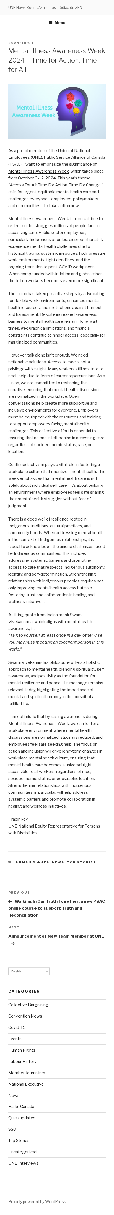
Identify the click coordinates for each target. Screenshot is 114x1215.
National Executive (26, 1084)
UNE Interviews (23, 1163)
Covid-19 (17, 1027)
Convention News (25, 1016)
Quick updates (21, 1117)
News (58, 862)
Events (15, 1038)
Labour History (22, 1061)
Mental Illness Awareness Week (38, 171)
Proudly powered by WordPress (37, 1201)
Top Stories (81, 862)
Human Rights (33, 862)
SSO (12, 1129)
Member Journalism (26, 1072)
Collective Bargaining (28, 1004)
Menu (60, 22)
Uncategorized (22, 1151)
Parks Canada (21, 1106)
